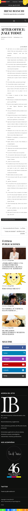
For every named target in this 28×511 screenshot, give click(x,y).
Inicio (2, 504)
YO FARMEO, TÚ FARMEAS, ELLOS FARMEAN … (12, 309)
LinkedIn (5, 370)
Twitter (5, 353)
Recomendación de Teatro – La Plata (14, 228)
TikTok (5, 376)
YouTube (5, 364)
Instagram (6, 358)
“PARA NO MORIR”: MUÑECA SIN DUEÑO (14, 232)
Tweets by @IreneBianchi (8, 491)
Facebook (6, 347)
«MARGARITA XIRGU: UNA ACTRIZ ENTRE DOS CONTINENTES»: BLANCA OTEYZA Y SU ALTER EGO (12, 266)
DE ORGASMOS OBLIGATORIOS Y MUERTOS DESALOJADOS (13, 332)
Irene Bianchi (14, 11)
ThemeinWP (7, 501)
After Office (12, 219)
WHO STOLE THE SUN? (11, 288)
